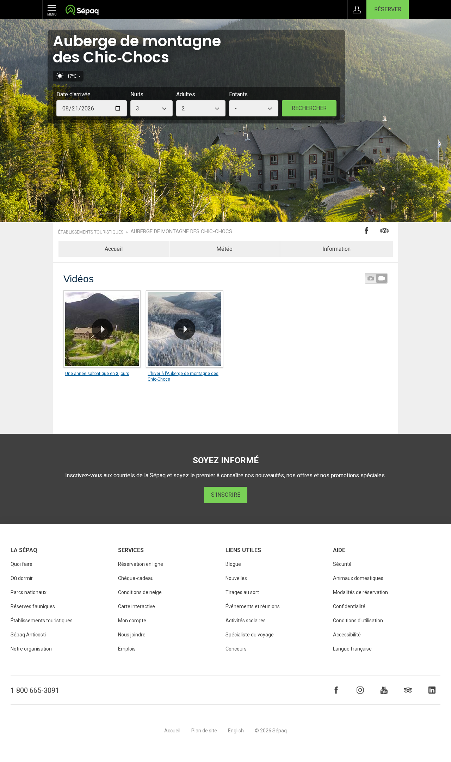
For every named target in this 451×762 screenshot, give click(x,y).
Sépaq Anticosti (28, 634)
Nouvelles (236, 578)
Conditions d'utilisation (358, 620)
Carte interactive (136, 606)
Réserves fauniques (33, 606)
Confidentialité (349, 606)
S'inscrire (225, 494)
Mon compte (132, 620)
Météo (224, 249)
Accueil (114, 249)
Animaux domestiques (358, 578)
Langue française (352, 649)
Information (336, 249)
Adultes (185, 94)
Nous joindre (132, 634)
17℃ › (73, 76)
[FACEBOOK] (336, 690)
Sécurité (342, 564)
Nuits (136, 94)
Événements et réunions (253, 606)
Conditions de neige (140, 592)
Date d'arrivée (73, 94)
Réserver (387, 9)
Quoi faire (21, 564)
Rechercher (309, 108)
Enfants (238, 94)
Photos (370, 278)
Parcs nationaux (29, 592)
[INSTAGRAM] (360, 690)
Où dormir (22, 578)
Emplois (127, 649)
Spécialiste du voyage (250, 634)
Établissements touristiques (90, 232)
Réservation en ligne (140, 564)
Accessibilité (347, 634)
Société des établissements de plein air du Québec (82, 11)
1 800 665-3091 (35, 690)
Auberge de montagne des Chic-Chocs (181, 231)
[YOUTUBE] (384, 690)
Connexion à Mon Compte (356, 9)
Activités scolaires (246, 620)
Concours (236, 649)
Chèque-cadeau (136, 578)
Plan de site (204, 730)
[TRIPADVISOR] (408, 690)
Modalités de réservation (360, 592)
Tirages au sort (242, 592)
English (236, 730)
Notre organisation (31, 649)
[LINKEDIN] (432, 690)
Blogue (233, 564)
